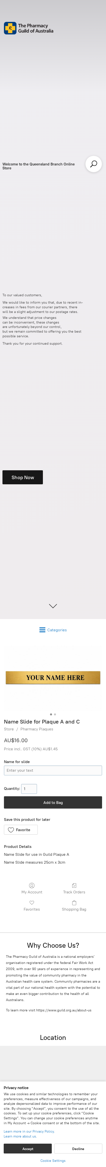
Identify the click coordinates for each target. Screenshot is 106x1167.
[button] (21, 830)
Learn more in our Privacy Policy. (29, 1131)
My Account (31, 892)
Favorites (32, 909)
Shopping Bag (74, 909)
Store (9, 729)
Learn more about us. (20, 1136)
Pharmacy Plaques (36, 729)
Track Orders (74, 892)
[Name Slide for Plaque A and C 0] (53, 678)
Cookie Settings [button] (53, 1161)
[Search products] (93, 164)
